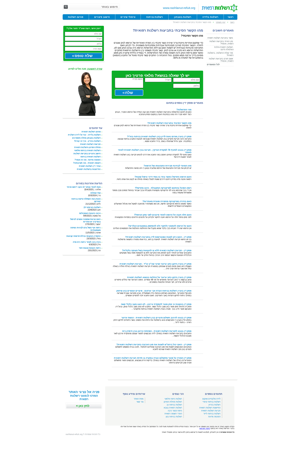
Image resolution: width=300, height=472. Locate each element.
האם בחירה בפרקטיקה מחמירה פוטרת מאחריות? (166, 201)
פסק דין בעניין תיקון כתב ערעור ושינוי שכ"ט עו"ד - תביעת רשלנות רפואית (155, 264)
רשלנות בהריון (214, 405)
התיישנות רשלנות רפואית (209, 408)
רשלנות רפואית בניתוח (90, 157)
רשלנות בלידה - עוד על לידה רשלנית (84, 135)
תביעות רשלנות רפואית (90, 144)
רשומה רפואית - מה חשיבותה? (87, 163)
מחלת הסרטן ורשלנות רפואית (87, 147)
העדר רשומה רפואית (173, 413)
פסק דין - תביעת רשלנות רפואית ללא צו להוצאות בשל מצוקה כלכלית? (156, 250)
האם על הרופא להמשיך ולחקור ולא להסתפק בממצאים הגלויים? (159, 226)
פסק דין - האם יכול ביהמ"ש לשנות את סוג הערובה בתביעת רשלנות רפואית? (153, 344)
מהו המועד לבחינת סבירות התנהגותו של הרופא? (167, 166)
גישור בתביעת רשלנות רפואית (220, 38)
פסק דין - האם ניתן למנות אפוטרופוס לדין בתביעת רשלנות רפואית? (158, 237)
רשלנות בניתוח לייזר (211, 413)
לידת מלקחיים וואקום (211, 399)
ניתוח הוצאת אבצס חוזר (90, 248)
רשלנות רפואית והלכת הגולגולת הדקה (224, 48)
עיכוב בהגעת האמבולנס (90, 213)
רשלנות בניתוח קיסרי (211, 402)
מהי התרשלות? (183, 109)
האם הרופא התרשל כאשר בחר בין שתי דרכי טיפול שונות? (163, 177)
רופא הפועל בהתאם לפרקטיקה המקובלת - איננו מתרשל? (163, 188)
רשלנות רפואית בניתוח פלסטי (87, 150)
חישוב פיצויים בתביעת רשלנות (87, 153)
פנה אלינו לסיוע (85, 69)
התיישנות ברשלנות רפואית (89, 169)
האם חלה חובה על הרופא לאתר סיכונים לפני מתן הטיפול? (162, 215)
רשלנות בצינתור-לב (92, 207)
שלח (129, 92)
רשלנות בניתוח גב (174, 405)
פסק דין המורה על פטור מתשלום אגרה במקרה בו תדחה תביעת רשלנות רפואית (152, 358)
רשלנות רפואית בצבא (173, 408)
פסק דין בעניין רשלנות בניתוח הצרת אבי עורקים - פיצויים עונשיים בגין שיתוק (153, 291)
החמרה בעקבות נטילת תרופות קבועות (83, 236)
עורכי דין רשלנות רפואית (90, 166)
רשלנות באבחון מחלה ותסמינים (86, 138)
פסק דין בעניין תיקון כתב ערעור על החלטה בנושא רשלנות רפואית (159, 277)
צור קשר (139, 402)
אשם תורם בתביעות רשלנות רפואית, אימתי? (221, 60)
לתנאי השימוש (205, 428)
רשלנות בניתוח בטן (174, 416)
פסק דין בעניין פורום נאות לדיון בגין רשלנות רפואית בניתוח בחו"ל (159, 136)
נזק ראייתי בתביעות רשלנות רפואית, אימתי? (222, 42)
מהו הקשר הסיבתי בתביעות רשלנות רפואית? (169, 123)
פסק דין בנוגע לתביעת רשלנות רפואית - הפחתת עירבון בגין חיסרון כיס (156, 331)
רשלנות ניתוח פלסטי (173, 399)
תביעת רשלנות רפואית (210, 410)
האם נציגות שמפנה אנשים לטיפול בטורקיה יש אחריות (85, 220)
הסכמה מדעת (214, 416)
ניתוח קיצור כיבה (175, 410)
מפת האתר (138, 399)
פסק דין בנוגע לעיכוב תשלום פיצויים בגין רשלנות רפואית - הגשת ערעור (156, 317)
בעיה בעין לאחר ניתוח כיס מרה (87, 242)
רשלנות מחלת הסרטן (173, 402)
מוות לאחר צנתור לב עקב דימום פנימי (84, 187)
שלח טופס (83, 56)
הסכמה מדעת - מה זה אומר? (88, 160)
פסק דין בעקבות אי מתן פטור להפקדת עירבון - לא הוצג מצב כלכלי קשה (156, 304)
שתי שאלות (95, 193)
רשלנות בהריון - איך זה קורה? (87, 141)
